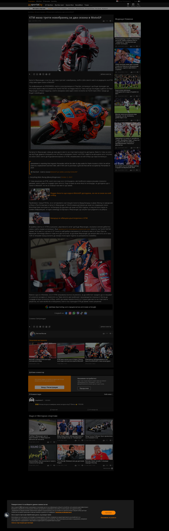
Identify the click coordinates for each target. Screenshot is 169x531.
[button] (7, 515)
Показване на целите (108, 517)
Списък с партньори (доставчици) (22, 523)
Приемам (108, 513)
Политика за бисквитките (64, 512)
